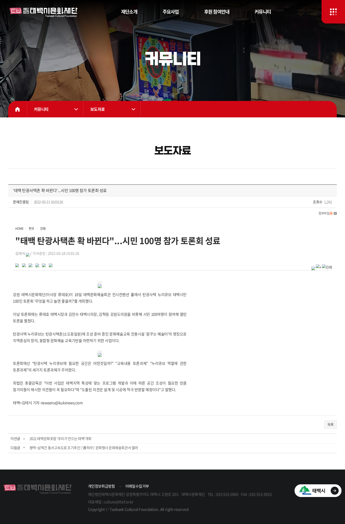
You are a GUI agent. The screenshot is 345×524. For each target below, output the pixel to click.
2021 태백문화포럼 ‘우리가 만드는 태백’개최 (61, 438)
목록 (330, 424)
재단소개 (129, 11)
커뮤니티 (263, 11)
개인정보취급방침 (101, 486)
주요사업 (171, 11)
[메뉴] (333, 11)
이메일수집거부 (137, 486)
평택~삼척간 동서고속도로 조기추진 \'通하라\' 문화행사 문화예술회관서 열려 (84, 447)
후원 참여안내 (216, 11)
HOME (17, 109)
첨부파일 (325, 213)
